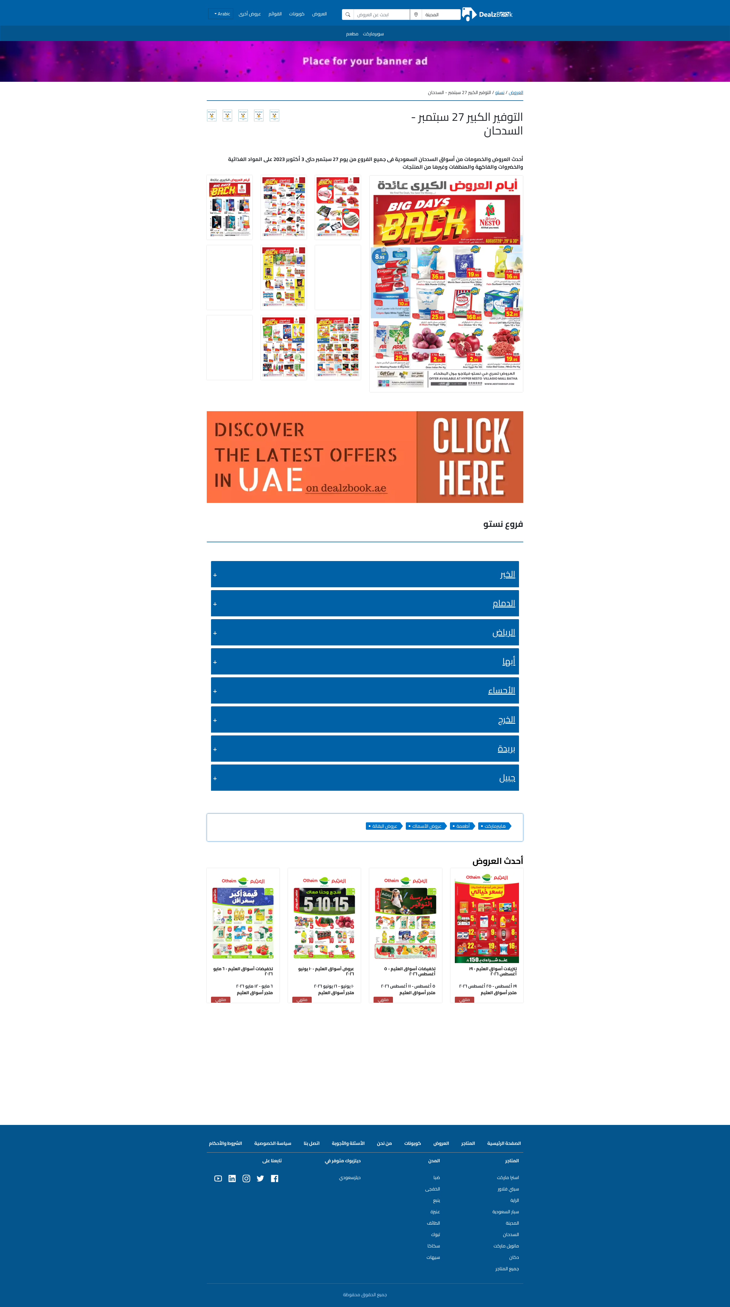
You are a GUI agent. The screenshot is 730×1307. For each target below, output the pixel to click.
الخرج (506, 719)
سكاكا (433, 1245)
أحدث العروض (498, 861)
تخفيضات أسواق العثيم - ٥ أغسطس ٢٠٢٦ (409, 971)
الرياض (503, 632)
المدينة (512, 1223)
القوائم (275, 13)
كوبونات (297, 13)
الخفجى (432, 1188)
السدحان (511, 1234)
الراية (514, 1200)
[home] (487, 14)
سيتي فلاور (508, 1188)
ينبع (436, 1200)
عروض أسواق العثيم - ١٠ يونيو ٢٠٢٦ (326, 971)
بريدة (506, 748)
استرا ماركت (508, 1177)
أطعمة (463, 826)
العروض (319, 13)
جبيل (507, 777)
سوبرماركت (373, 33)
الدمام (504, 603)
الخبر (507, 574)
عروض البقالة (384, 826)
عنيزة (435, 1211)
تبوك (435, 1234)
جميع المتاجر (507, 1268)
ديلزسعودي (350, 1177)
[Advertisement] (365, 1048)
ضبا (436, 1177)
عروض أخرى (250, 13)
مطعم (352, 33)
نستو (499, 92)
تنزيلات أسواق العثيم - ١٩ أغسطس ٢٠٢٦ (493, 971)
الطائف (433, 1223)
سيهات (433, 1257)
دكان (514, 1257)
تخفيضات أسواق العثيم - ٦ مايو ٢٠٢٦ (243, 971)
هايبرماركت (495, 826)
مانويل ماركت (506, 1245)
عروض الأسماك (426, 826)
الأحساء (501, 690)
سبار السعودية (505, 1211)
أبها (508, 661)
